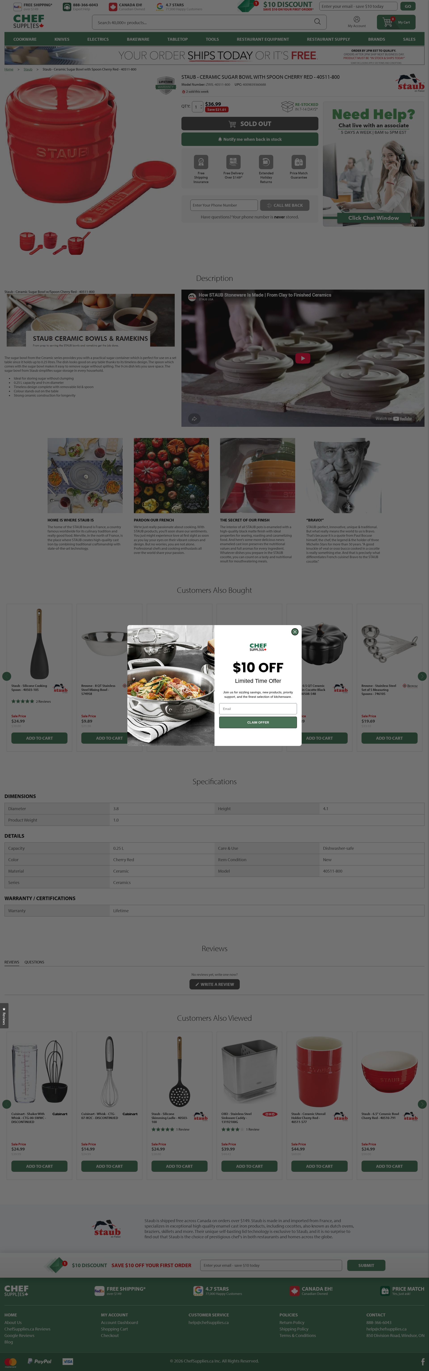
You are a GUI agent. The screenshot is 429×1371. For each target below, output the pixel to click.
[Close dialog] (295, 631)
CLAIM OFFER (258, 722)
